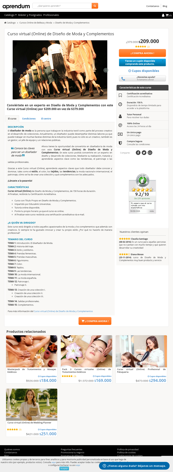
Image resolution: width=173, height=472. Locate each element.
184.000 (47, 380)
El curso (12, 118)
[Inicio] (5, 22)
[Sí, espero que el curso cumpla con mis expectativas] (142, 193)
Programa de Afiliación (72, 455)
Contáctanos (152, 6)
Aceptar (64, 468)
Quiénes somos (12, 449)
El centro (46, 118)
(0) (170, 15)
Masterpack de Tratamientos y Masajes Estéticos (31, 370)
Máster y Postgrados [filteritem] (30, 15)
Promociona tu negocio (72, 452)
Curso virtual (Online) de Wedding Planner (29, 422)
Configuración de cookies (130, 455)
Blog (165, 6)
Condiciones (28, 118)
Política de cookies (126, 452)
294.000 (157, 380)
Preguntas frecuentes (71, 449)
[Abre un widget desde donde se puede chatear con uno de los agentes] (134, 466)
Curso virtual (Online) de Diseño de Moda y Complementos (63, 311)
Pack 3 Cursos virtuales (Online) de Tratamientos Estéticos (86, 370)
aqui (54, 462)
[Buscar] (95, 6)
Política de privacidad (128, 449)
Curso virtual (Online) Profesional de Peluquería (141, 370)
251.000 (47, 433)
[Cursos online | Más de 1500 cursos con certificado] (16, 7)
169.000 (102, 380)
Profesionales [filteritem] (51, 15)
